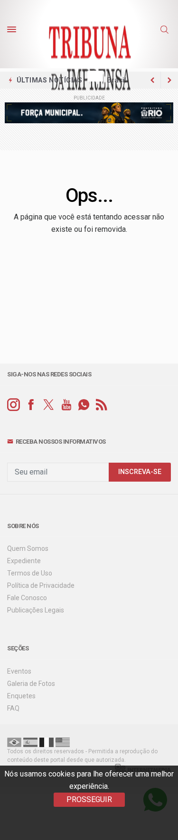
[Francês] (46, 742)
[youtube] (66, 405)
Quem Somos (27, 548)
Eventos (19, 671)
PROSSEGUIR (89, 799)
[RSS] (101, 405)
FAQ (13, 708)
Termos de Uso (29, 573)
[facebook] (31, 405)
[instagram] (13, 405)
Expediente (24, 561)
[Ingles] (63, 742)
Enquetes (21, 696)
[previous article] (169, 80)
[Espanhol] (30, 742)
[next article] (152, 80)
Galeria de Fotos (31, 683)
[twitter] (48, 405)
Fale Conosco (27, 598)
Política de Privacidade (41, 585)
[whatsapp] (83, 405)
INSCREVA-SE (139, 472)
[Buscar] (165, 30)
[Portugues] (14, 742)
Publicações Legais (35, 610)
